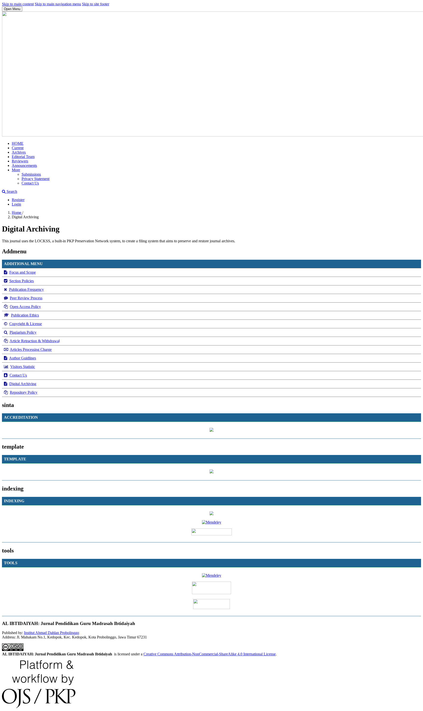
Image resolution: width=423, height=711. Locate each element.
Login (16, 204)
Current (18, 148)
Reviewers (20, 161)
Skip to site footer (95, 4)
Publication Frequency (26, 289)
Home (17, 212)
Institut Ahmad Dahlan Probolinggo (51, 633)
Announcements (24, 165)
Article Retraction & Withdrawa (34, 341)
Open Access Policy (25, 307)
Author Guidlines (22, 358)
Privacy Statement (35, 179)
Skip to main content (18, 4)
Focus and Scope (22, 272)
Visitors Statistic (22, 367)
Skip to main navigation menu (58, 4)
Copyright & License (25, 324)
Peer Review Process (26, 298)
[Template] (211, 472)
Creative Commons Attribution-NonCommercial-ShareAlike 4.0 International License (209, 654)
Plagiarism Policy (23, 332)
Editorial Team (23, 157)
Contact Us (30, 183)
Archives (19, 152)
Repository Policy (23, 392)
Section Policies (21, 281)
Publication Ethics (25, 315)
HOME (18, 143)
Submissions (31, 174)
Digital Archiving (22, 384)
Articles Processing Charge (31, 349)
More (16, 170)
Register (18, 200)
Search (11, 191)
